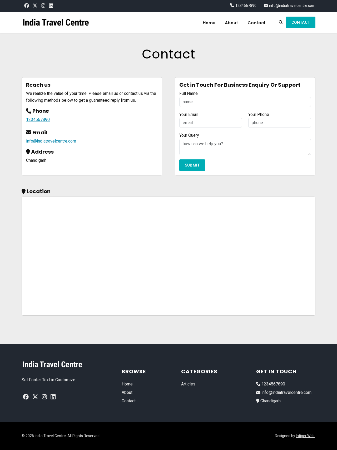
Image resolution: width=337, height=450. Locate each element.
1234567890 (245, 5)
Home (209, 23)
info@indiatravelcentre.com (292, 5)
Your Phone (258, 114)
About (231, 23)
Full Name (188, 93)
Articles (188, 384)
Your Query (189, 135)
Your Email (188, 114)
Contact (256, 23)
